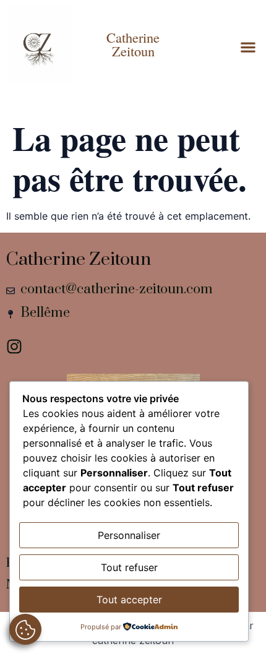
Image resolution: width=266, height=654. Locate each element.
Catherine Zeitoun (133, 44)
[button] (248, 47)
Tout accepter (129, 599)
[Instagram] (14, 346)
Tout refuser (129, 567)
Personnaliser (129, 535)
